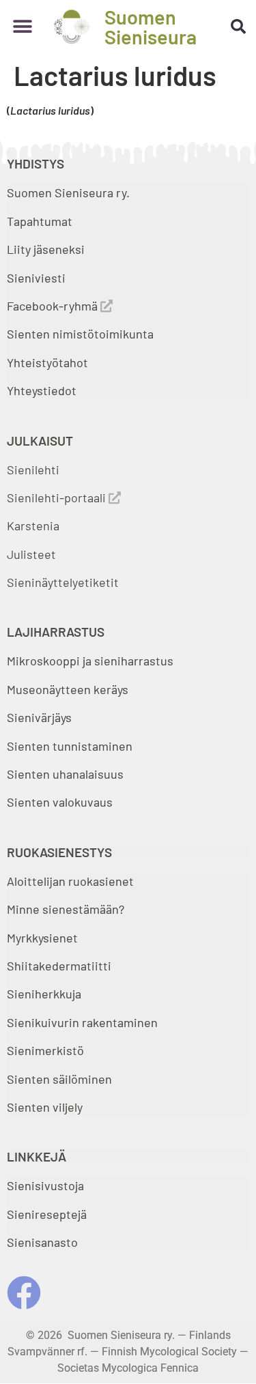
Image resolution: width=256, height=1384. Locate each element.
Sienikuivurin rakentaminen (82, 1022)
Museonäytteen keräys (67, 689)
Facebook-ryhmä (53, 305)
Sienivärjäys (39, 717)
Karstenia (33, 525)
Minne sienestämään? (65, 909)
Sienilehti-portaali (58, 497)
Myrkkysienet (42, 937)
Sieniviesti (37, 277)
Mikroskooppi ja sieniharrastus (90, 660)
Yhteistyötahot (47, 362)
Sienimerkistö (45, 1050)
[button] (22, 27)
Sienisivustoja (45, 1185)
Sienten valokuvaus (60, 801)
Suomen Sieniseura (150, 26)
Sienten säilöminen (59, 1078)
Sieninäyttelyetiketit (63, 582)
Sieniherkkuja (44, 993)
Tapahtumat (39, 221)
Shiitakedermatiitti (59, 965)
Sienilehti (33, 469)
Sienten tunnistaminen (69, 745)
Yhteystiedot (41, 390)
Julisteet (31, 554)
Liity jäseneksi (46, 249)
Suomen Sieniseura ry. (68, 192)
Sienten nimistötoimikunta (80, 333)
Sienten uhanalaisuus (65, 773)
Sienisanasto (42, 1242)
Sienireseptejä (47, 1214)
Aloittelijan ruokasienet (70, 881)
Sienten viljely (45, 1106)
